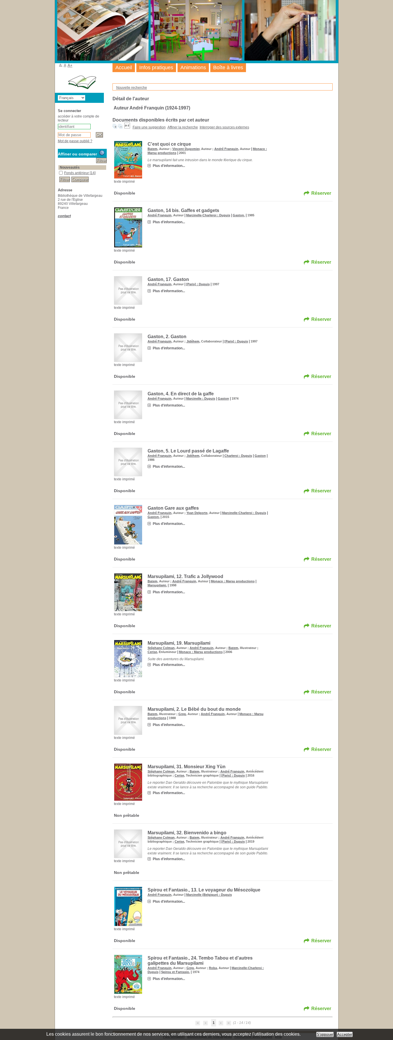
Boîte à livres (228, 67)
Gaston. (239, 215)
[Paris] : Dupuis (198, 284)
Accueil (123, 67)
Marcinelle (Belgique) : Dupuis (209, 894)
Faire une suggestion (149, 127)
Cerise (152, 652)
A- (60, 65)
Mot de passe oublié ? (75, 141)
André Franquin (226, 149)
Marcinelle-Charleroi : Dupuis (208, 215)
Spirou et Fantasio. (175, 972)
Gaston (223, 398)
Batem (152, 149)
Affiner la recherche (182, 127)
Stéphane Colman (161, 648)
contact (64, 216)
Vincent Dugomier (185, 149)
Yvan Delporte (196, 513)
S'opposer (325, 1034)
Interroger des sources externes (224, 127)
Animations (193, 67)
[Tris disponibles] (127, 127)
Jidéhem (192, 341)
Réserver (321, 193)
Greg (182, 714)
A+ (70, 65)
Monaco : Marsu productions (233, 581)
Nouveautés (70, 167)
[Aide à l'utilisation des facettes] (101, 152)
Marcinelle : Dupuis (200, 398)
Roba (213, 968)
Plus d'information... (169, 166)
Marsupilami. (157, 585)
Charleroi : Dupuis (238, 455)
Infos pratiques (156, 67)
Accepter (344, 1034)
